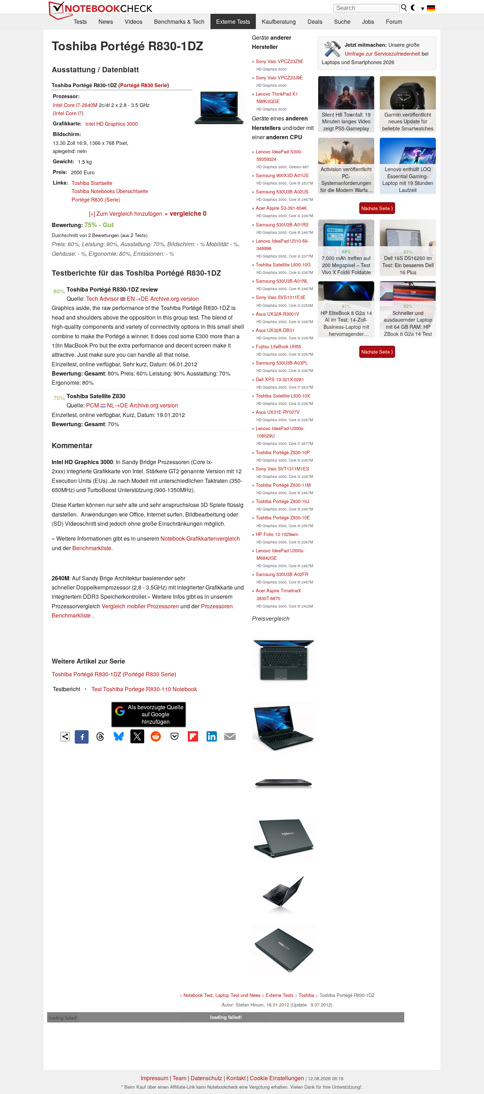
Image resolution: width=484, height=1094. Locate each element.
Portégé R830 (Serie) (96, 199)
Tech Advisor (102, 298)
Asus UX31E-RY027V (278, 411)
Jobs (368, 21)
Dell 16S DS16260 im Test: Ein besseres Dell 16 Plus (408, 265)
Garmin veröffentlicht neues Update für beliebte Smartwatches (407, 121)
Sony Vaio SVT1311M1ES (282, 468)
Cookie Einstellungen (277, 1078)
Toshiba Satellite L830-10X (283, 395)
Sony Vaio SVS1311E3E (281, 297)
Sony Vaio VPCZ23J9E (279, 77)
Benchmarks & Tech (179, 21)
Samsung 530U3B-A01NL (282, 280)
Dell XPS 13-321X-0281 (280, 379)
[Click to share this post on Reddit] (156, 736)
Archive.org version (174, 298)
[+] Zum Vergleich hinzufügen (125, 213)
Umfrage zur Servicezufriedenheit (382, 53)
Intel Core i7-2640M (75, 104)
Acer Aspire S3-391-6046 (281, 207)
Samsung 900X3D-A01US (282, 175)
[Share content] (65, 736)
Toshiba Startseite (92, 182)
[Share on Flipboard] (192, 736)
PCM (92, 405)
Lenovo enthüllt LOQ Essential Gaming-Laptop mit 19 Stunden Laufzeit (407, 179)
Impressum (154, 1078)
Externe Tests (233, 21)
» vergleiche (185, 213)
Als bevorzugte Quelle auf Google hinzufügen (156, 714)
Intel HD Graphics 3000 (111, 123)
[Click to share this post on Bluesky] (118, 737)
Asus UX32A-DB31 (275, 330)
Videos (133, 21)
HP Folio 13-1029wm (277, 534)
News (106, 21)
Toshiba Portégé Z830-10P (283, 452)
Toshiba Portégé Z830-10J (282, 501)
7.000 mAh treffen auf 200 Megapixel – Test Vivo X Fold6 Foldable (346, 265)
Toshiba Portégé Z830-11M (283, 484)
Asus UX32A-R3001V (277, 313)
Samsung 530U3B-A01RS (282, 224)
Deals (315, 21)
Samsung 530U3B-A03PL (282, 362)
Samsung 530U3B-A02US (282, 191)
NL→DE (117, 405)
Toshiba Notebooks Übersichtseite (110, 190)
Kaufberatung (279, 21)
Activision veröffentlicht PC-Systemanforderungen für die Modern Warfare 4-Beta (346, 180)
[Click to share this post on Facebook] (81, 737)
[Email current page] (230, 737)
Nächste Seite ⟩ (377, 208)
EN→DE (138, 298)
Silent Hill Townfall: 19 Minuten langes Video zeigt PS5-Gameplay (346, 121)
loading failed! (63, 1017)
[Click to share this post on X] (137, 736)
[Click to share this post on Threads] (100, 737)
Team (179, 1078)
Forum (394, 21)
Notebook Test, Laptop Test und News (222, 995)
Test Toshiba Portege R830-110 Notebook (144, 689)
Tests (80, 21)
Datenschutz (206, 1078)
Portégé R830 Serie (143, 85)
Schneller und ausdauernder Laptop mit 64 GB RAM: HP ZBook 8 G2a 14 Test (408, 323)
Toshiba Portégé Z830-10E (283, 517)
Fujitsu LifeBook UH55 (278, 346)
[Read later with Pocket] (174, 736)
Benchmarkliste (91, 548)
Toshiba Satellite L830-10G (283, 264)
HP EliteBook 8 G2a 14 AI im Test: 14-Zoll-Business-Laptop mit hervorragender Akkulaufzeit (346, 324)
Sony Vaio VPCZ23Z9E (280, 61)
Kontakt (236, 1078)
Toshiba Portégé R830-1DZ (86, 674)
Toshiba (306, 995)
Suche (342, 21)
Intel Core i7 (68, 113)
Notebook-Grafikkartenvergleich (200, 538)
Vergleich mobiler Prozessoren (140, 606)
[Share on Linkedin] (211, 736)
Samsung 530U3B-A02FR (282, 574)
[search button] (404, 7)
